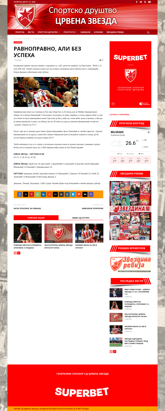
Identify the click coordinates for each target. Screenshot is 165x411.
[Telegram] (73, 194)
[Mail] (141, 2)
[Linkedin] (43, 194)
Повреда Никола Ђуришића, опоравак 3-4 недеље (137, 304)
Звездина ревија (115, 32)
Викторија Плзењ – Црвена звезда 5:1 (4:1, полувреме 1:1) (137, 291)
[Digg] (85, 194)
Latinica (113, 114)
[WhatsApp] (37, 194)
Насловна (17, 39)
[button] (148, 33)
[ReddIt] (49, 194)
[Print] (61, 194)
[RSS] (145, 2)
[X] (25, 194)
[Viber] (90, 194)
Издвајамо (49, 242)
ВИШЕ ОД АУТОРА (80, 218)
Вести (31, 32)
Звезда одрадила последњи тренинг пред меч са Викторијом (136, 341)
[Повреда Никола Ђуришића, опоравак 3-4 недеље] (28, 233)
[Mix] (79, 194)
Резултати (69, 32)
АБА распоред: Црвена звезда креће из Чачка (136, 315)
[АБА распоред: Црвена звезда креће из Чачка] (58, 233)
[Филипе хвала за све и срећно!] (89, 233)
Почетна (19, 32)
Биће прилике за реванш (27, 208)
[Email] (55, 194)
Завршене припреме (92, 208)
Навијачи (85, 32)
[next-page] (18, 253)
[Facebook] (137, 2)
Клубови (98, 32)
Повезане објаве (36, 218)
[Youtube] (149, 2)
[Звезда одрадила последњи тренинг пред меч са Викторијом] (116, 342)
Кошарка (27, 39)
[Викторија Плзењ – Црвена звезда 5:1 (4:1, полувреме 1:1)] (116, 292)
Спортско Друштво (48, 32)
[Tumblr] (67, 194)
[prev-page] (15, 253)
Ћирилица (124, 114)
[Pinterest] (31, 194)
